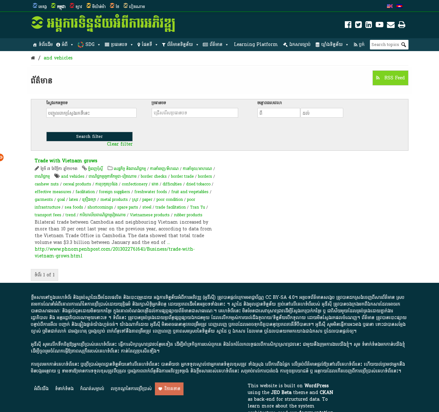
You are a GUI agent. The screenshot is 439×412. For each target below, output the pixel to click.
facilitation (85, 191)
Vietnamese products (150, 215)
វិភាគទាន (172, 389)
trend (71, 215)
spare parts (127, 207)
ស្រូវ (135, 199)
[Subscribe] (391, 26)
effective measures (53, 191)
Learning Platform (256, 44)
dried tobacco (198, 184)
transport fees (48, 215)
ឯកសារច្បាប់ (299, 44)
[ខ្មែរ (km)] (399, 7)
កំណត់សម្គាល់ (92, 389)
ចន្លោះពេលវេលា (269, 103)
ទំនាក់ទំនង (64, 389)
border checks (154, 176)
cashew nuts (47, 184)
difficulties (172, 184)
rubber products (188, 215)
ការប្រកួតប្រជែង (106, 184)
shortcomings (100, 207)
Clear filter (120, 144)
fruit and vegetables (190, 191)
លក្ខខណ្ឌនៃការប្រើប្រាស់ (131, 389)
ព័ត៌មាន (216, 44)
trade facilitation (171, 207)
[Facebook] (348, 26)
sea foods (74, 207)
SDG (89, 44)
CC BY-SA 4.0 (280, 297)
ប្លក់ (361, 44)
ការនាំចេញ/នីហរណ (164, 168)
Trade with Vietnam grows (66, 161)
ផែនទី (147, 44)
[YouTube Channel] (379, 26)
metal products (114, 199)
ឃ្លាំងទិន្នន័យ (332, 44)
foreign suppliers (114, 191)
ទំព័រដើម (46, 44)
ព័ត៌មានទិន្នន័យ (180, 44)
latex (73, 199)
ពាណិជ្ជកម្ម (42, 176)
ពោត (155, 184)
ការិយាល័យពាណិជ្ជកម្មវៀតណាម (103, 215)
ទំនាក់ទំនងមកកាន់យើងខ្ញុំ (383, 344)
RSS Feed (394, 78)
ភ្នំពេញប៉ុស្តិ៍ (95, 168)
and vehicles (58, 58)
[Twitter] (358, 26)
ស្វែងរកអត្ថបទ (57, 103)
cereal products (77, 184)
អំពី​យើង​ (41, 389)
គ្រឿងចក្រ (89, 199)
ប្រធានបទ (119, 44)
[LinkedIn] (368, 26)
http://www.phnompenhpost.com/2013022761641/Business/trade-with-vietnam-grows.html (115, 252)
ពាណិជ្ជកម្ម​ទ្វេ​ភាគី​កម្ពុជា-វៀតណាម (113, 176)
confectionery (135, 184)
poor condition (170, 199)
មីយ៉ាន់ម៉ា (99, 7)
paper (147, 199)
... (168, 242)
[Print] (401, 26)
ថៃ (117, 7)
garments (44, 199)
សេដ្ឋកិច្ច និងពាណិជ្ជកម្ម (130, 168)
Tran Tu (197, 207)
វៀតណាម (137, 7)
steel (146, 207)
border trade (182, 176)
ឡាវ (79, 7)
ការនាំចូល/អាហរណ (197, 168)
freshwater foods (150, 191)
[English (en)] (390, 7)
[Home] (33, 58)
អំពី (64, 44)
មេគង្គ (43, 7)
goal (61, 199)
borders (205, 176)
